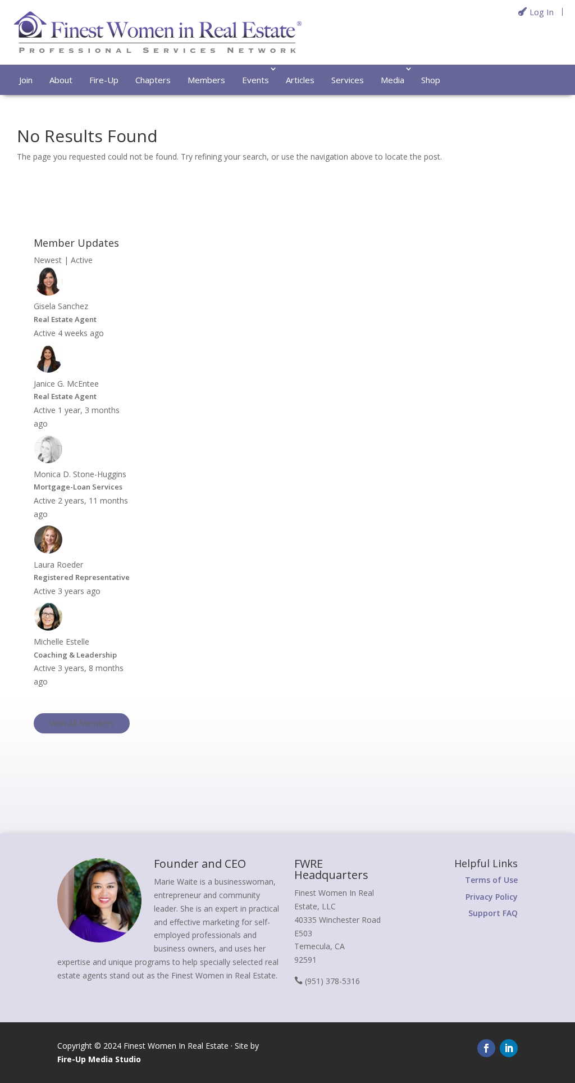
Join (26, 79)
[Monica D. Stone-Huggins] (48, 460)
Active (82, 260)
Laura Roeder (58, 564)
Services (347, 79)
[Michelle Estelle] (48, 628)
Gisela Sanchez (61, 306)
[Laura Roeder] (48, 551)
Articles (300, 79)
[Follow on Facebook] (486, 1048)
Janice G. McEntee (66, 383)
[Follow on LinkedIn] (509, 1048)
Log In (542, 12)
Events (255, 79)
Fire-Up (103, 79)
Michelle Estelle (61, 641)
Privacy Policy (492, 896)
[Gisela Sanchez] (48, 293)
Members (206, 79)
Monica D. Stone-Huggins (80, 474)
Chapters (153, 79)
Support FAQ (493, 913)
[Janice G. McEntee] (48, 370)
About (60, 79)
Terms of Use (491, 879)
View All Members (81, 723)
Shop (430, 79)
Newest (48, 260)
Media (392, 79)
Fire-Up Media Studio (99, 1059)
